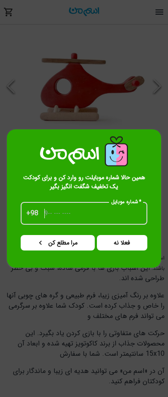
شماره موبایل (126, 202)
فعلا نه (122, 242)
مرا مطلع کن (63, 242)
